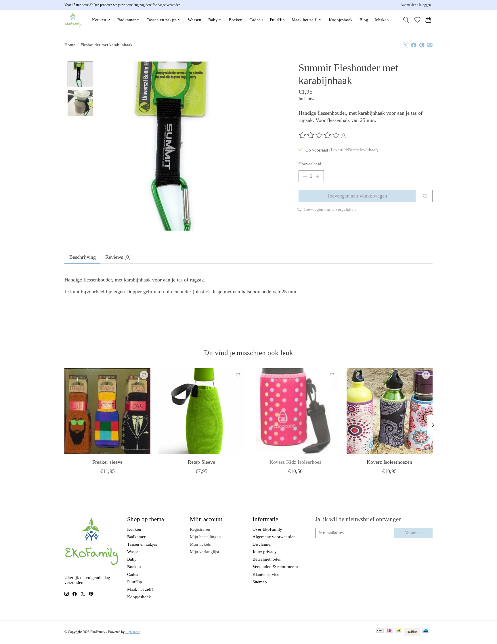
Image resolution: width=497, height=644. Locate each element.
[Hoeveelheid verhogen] (318, 176)
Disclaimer (262, 544)
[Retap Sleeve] (201, 411)
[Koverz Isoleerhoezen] (390, 411)
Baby (132, 559)
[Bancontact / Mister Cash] (398, 632)
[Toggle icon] (406, 20)
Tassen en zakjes (142, 544)
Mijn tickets (200, 544)
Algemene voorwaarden (274, 536)
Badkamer (136, 536)
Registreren (200, 529)
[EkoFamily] (73, 20)
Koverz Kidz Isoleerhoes (295, 462)
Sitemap (260, 582)
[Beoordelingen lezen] (320, 135)
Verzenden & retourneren (275, 566)
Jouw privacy (265, 551)
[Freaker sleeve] (107, 411)
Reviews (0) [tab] (118, 257)
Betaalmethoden (267, 559)
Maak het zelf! (140, 589)
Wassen (194, 19)
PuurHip (277, 19)
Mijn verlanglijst (204, 551)
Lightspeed (132, 632)
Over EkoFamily (267, 529)
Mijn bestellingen (205, 536)
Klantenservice (266, 574)
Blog (364, 19)
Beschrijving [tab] (82, 257)
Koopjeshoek (341, 19)
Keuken (134, 529)
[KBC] (425, 632)
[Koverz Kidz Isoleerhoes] (296, 411)
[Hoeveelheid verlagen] (305, 176)
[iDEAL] (389, 632)
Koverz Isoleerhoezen (389, 462)
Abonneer (413, 532)
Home (69, 45)
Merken (382, 19)
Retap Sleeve (201, 462)
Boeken (235, 19)
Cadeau (256, 19)
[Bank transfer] (380, 632)
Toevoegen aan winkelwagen (357, 196)
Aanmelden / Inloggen (416, 5)
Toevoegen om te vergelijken (329, 209)
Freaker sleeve (107, 462)
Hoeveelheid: (310, 164)
